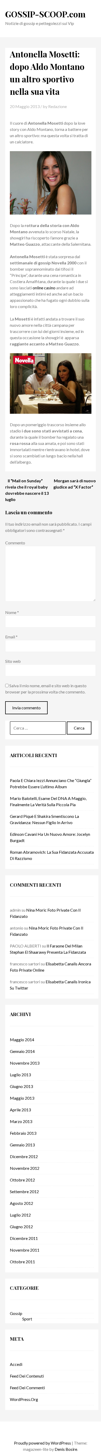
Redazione (57, 106)
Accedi (16, 1364)
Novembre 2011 (24, 1249)
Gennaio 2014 (22, 1051)
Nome (12, 612)
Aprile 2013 (20, 1109)
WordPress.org (24, 1399)
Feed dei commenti (27, 1387)
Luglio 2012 (20, 1214)
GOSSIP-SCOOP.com (45, 13)
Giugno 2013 (21, 1086)
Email (11, 636)
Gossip (16, 1313)
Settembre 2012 (24, 1191)
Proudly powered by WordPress (42, 1442)
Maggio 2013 (22, 1098)
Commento (15, 542)
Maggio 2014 (22, 1039)
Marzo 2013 (21, 1121)
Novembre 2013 (24, 1062)
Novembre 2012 (24, 1168)
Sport (27, 1318)
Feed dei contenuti (27, 1375)
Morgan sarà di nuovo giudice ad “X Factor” (74, 483)
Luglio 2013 (20, 1074)
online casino (44, 287)
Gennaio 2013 (22, 1144)
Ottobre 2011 (22, 1261)
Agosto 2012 (21, 1203)
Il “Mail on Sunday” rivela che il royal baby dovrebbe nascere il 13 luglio (27, 490)
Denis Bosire (66, 1449)
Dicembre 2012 (24, 1156)
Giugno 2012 (21, 1226)
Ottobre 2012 (22, 1179)
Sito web (13, 661)
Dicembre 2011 (24, 1238)
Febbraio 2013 (23, 1133)
